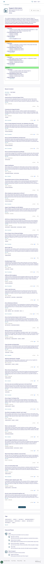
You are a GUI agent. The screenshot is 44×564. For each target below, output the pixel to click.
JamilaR (6, 471)
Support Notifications (9, 165)
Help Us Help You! (8, 247)
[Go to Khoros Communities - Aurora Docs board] (9, 544)
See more (6, 102)
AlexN (6, 432)
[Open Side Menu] (4, 1)
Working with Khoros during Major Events (13, 330)
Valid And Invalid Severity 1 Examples (12, 358)
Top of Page (13, 560)
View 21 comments (8, 134)
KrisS (6, 115)
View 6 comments (8, 204)
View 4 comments (8, 244)
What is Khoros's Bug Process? (11, 370)
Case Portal (11, 37)
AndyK (6, 143)
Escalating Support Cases (10, 261)
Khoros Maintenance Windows (11, 303)
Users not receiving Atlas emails (11, 465)
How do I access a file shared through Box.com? (15, 493)
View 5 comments (8, 120)
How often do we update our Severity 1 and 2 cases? (15, 412)
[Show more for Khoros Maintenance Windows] (23, 311)
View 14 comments (8, 313)
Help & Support (7, 4)
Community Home (6, 560)
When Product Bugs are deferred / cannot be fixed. (15, 453)
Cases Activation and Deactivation (12, 344)
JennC (6, 129)
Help (24, 560)
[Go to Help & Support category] (6, 551)
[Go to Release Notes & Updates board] (9, 540)
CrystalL (6, 225)
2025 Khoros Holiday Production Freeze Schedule (15, 219)
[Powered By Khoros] (38, 561)
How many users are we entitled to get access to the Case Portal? (18, 384)
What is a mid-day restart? (10, 425)
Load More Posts (22, 507)
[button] (38, 106)
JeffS (6, 171)
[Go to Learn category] (6, 534)
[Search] (32, 1)
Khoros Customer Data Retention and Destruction (15, 137)
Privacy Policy (19, 560)
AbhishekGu (7, 213)
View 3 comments (8, 476)
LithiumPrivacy (7, 199)
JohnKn (6, 323)
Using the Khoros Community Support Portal (14, 97)
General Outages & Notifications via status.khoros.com (16, 440)
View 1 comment (8, 176)
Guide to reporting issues (10, 289)
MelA (6, 362)
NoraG (6, 376)
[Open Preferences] (1, 562)
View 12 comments (8, 148)
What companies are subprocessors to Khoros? (14, 193)
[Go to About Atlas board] (9, 547)
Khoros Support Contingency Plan (12, 398)
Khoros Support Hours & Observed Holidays (14, 233)
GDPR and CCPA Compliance (11, 275)
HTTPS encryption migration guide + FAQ (13, 479)
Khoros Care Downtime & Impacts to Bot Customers (15, 317)
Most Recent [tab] (7, 92)
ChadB (6, 499)
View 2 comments (8, 355)
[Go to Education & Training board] (9, 537)
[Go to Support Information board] (9, 555)
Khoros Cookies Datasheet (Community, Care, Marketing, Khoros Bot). (19, 123)
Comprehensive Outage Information (12, 109)
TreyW (6, 239)
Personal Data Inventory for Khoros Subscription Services (17, 179)
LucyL (6, 103)
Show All (6, 524)
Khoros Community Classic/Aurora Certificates (14, 151)
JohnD (6, 185)
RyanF (6, 418)
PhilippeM (6, 337)
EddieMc (6, 281)
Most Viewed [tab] (12, 92)
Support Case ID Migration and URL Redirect (14, 207)
